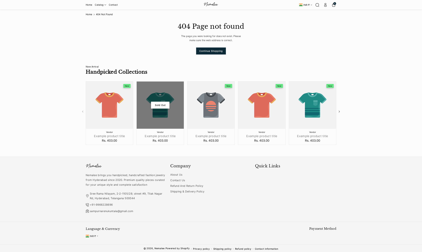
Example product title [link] (109, 136)
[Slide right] (339, 111)
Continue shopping (211, 51)
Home (89, 14)
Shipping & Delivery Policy (187, 191)
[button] (100, 5)
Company (180, 166)
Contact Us (177, 180)
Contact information (266, 248)
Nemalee (159, 248)
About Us (176, 174)
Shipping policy (222, 248)
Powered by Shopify (178, 248)
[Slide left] (83, 111)
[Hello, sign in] (325, 5)
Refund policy (243, 248)
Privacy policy (201, 248)
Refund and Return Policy (186, 185)
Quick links (267, 166)
